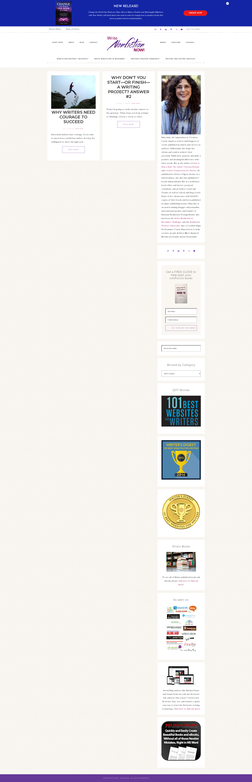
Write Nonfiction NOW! (126, 44)
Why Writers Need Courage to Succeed (73, 117)
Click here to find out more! (187, 709)
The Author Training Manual (186, 167)
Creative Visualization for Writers (180, 170)
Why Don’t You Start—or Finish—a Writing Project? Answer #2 (128, 87)
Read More (73, 149)
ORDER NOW (195, 13)
